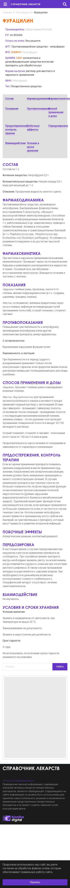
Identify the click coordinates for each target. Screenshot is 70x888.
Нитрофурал (23, 12)
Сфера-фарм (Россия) (38, 29)
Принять (35, 882)
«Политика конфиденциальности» (18, 780)
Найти (59, 666)
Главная (7, 12)
